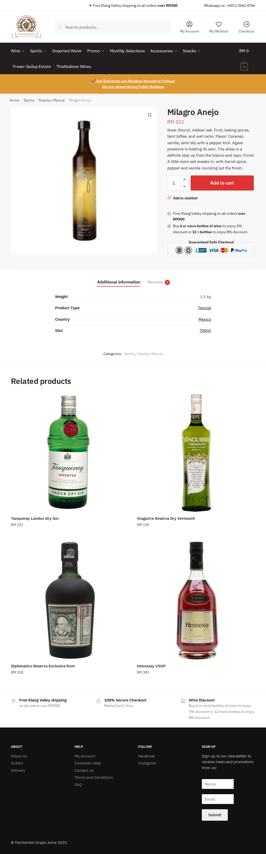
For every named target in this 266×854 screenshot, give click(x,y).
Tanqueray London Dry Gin (35, 518)
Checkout (246, 31)
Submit (214, 814)
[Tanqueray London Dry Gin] (70, 453)
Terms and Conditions (94, 777)
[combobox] (112, 27)
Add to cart (222, 183)
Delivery (18, 770)
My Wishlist (218, 31)
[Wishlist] (121, 402)
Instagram (147, 763)
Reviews (155, 281)
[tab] (118, 278)
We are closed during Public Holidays (133, 86)
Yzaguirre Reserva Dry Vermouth (166, 518)
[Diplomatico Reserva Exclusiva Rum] (70, 600)
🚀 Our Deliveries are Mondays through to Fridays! (133, 81)
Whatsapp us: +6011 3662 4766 (229, 5)
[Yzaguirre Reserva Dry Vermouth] (196, 453)
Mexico (204, 319)
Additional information (118, 281)
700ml (205, 330)
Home (14, 100)
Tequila (204, 307)
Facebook (146, 756)
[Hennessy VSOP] (196, 600)
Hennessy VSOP (151, 665)
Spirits (29, 100)
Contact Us (84, 770)
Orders (17, 763)
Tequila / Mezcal (51, 100)
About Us (19, 756)
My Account (189, 31)
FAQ (78, 784)
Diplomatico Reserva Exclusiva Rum (43, 665)
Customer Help (88, 763)
